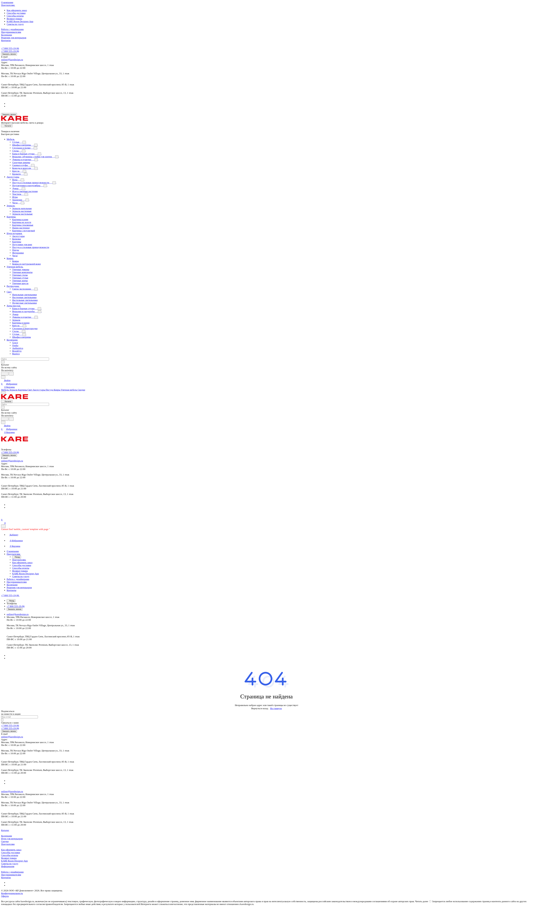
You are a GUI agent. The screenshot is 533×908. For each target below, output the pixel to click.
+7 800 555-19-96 (10, 48)
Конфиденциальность (12, 893)
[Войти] (2, 516)
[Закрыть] (3, 526)
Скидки (5, 841)
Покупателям (8, 844)
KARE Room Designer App (20, 21)
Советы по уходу (15, 24)
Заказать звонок (9, 54)
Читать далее (421, 901)
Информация (7, 866)
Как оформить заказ (17, 10)
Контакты (6, 877)
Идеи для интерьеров (12, 838)
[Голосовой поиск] (4, 373)
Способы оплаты (15, 16)
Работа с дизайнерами (12, 872)
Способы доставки (16, 13)
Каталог (5, 830)
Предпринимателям (11, 874)
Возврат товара (14, 18)
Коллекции (6, 836)
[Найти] (11, 373)
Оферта (5, 896)
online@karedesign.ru (12, 59)
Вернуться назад (259, 708)
